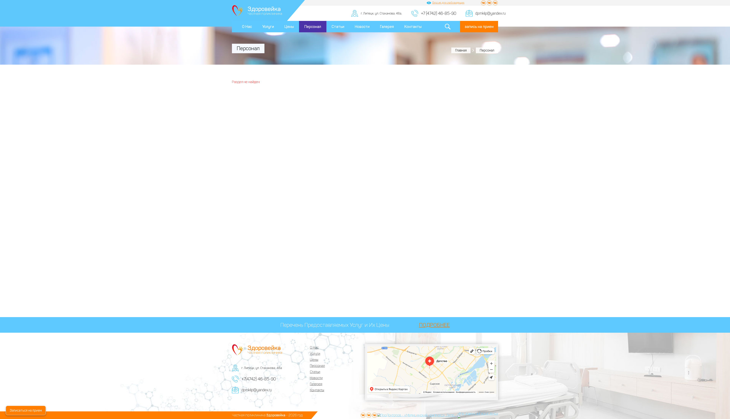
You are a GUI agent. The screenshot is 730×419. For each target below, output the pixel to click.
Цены (289, 26)
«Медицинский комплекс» (478, 413)
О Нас (247, 26)
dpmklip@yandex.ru (490, 13)
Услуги (268, 26)
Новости (362, 26)
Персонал (312, 26)
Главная (461, 50)
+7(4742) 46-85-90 (258, 379)
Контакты (413, 26)
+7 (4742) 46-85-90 (438, 13)
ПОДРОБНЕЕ (434, 325)
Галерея (387, 26)
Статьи (338, 26)
